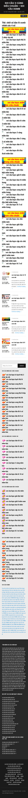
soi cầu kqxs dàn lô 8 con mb (8, 729)
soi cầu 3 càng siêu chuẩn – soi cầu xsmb (14, 6)
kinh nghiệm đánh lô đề (7, 744)
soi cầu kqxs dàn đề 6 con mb (8, 708)
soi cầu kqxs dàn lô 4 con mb (8, 718)
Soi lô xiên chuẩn (15, 626)
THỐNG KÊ (6, 780)
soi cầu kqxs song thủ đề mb (8, 712)
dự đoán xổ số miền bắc (10, 658)
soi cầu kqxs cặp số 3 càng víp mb (9, 705)
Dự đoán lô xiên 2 (12, 596)
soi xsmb (22, 626)
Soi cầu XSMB (22, 620)
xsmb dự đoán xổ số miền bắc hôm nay (14, 628)
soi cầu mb (16, 620)
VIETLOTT (20, 778)
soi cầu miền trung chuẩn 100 (8, 753)
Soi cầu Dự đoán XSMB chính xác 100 (15, 617)
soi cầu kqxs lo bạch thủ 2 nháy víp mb (10, 701)
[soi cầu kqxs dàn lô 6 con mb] (6, 319)
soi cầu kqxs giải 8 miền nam (16, 501)
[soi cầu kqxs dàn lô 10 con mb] (6, 273)
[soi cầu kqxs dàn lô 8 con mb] (6, 341)
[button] (24, 16)
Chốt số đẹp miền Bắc (7, 651)
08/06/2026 (15, 272)
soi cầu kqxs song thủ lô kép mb (9, 731)
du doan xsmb (13, 592)
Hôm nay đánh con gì (13, 607)
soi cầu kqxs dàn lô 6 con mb (8, 727)
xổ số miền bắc (20, 630)
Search (22, 365)
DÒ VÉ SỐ (17, 780)
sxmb (3, 628)
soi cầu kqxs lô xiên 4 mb (7, 719)
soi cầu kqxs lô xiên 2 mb (7, 716)
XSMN (11, 630)
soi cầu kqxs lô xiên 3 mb (7, 733)
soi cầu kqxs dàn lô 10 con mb (8, 703)
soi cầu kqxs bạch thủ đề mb (8, 710)
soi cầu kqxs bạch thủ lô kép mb (9, 714)
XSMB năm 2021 (6, 630)
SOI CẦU (12, 780)
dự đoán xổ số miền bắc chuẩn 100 (5, 278)
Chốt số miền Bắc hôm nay (15, 590)
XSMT (15, 630)
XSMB (17, 776)
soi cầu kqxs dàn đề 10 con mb (8, 725)
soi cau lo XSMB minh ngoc (17, 613)
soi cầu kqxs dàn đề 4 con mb (8, 699)
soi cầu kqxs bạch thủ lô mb (8, 721)
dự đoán (7, 594)
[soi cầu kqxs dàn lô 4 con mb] (6, 296)
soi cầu (3, 747)
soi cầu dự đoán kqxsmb (14, 673)
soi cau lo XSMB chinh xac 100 (14, 611)
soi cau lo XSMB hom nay (16, 669)
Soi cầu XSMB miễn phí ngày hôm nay (11, 622)
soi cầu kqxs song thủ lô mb (8, 706)
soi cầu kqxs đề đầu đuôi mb (8, 697)
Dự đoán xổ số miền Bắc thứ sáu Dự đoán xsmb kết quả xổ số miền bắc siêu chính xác (13, 603)
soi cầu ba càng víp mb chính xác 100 (10, 723)
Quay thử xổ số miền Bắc (10, 668)
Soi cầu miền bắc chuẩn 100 (5, 283)
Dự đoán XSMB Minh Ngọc (12, 597)
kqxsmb (20, 607)
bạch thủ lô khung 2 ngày (14, 784)
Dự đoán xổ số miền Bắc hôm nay (14, 601)
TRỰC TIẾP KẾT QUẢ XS (10, 776)
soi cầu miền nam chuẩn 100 (8, 751)
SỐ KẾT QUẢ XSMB (17, 782)
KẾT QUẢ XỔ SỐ (13, 778)
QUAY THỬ (9, 782)
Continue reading (16, 311)
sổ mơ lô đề (4, 745)
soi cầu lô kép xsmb (20, 618)
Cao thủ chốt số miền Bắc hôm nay (10, 588)
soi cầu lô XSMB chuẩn (7, 620)
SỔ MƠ (22, 780)
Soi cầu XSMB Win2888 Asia (16, 624)
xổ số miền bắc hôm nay (14, 688)
